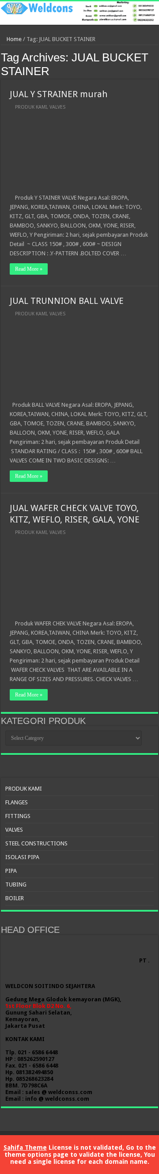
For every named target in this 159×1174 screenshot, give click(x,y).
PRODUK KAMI (31, 107)
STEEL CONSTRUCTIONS (36, 843)
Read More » (28, 269)
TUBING (15, 884)
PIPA (11, 870)
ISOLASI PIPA (22, 857)
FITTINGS (17, 816)
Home (13, 39)
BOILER (14, 898)
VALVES (57, 107)
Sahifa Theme (25, 1147)
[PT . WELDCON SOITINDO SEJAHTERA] (79, 13)
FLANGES (16, 802)
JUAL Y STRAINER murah (58, 94)
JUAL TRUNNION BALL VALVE (67, 300)
